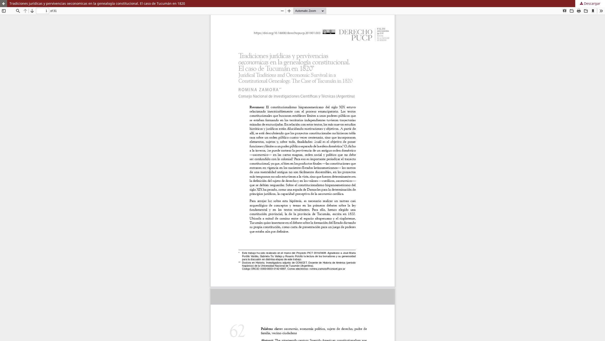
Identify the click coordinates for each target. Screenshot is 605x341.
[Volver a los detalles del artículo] (3, 3)
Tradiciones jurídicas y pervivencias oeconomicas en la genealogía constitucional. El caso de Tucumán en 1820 (97, 3)
